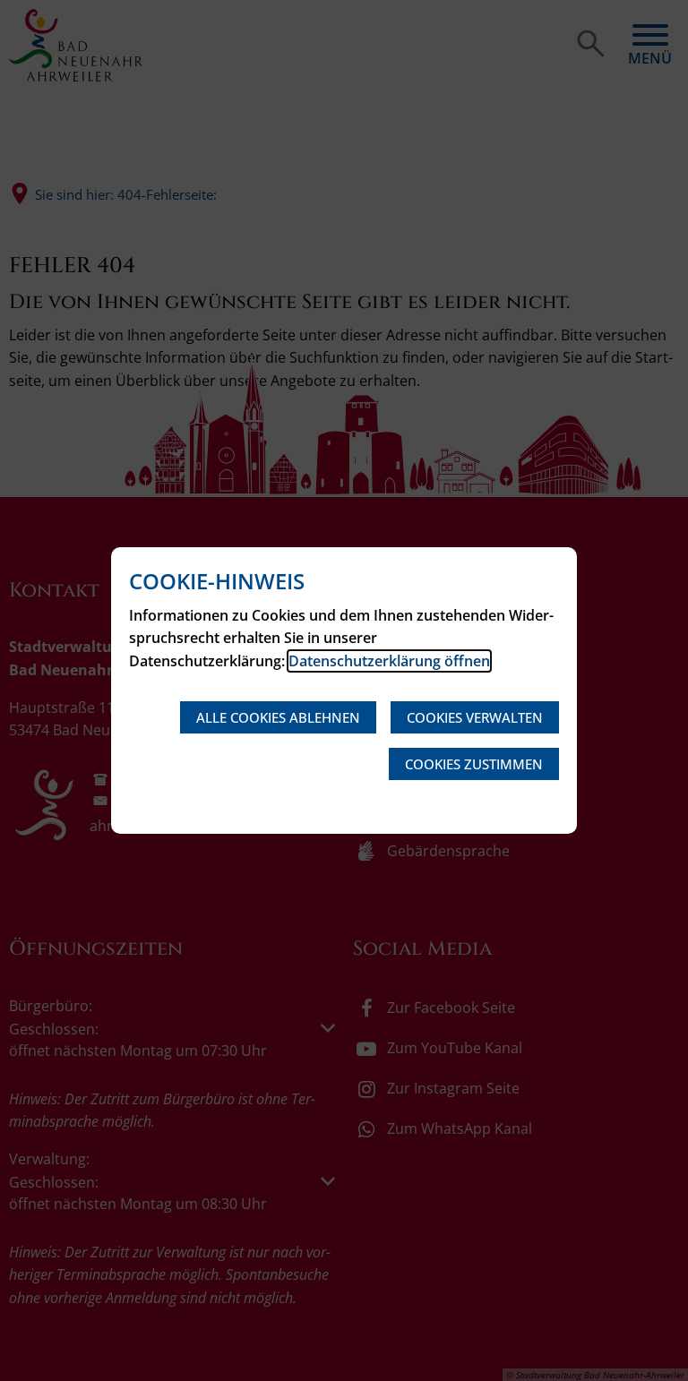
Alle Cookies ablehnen (278, 717)
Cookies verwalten (475, 717)
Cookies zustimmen (474, 764)
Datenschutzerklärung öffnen (389, 661)
